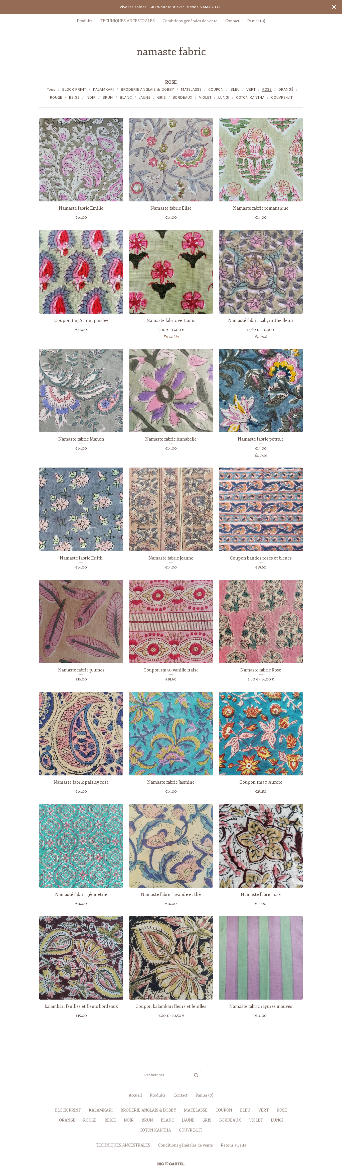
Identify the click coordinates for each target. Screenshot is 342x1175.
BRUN (107, 97)
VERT (250, 89)
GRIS (161, 97)
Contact (232, 20)
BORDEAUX (182, 97)
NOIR (91, 97)
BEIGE (74, 97)
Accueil (135, 1095)
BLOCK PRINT (74, 89)
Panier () (256, 20)
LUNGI (223, 97)
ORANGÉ (285, 89)
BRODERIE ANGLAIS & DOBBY (147, 89)
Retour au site (233, 1145)
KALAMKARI (103, 89)
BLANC (126, 97)
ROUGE (56, 97)
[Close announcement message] (334, 7)
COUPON (216, 89)
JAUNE (144, 97)
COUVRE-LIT (281, 97)
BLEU (235, 89)
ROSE (267, 89)
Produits (84, 20)
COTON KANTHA (250, 97)
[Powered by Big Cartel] (171, 1164)
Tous (51, 89)
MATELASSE (191, 89)
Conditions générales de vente (190, 20)
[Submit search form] (196, 1075)
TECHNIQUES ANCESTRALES (127, 20)
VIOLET (205, 97)
